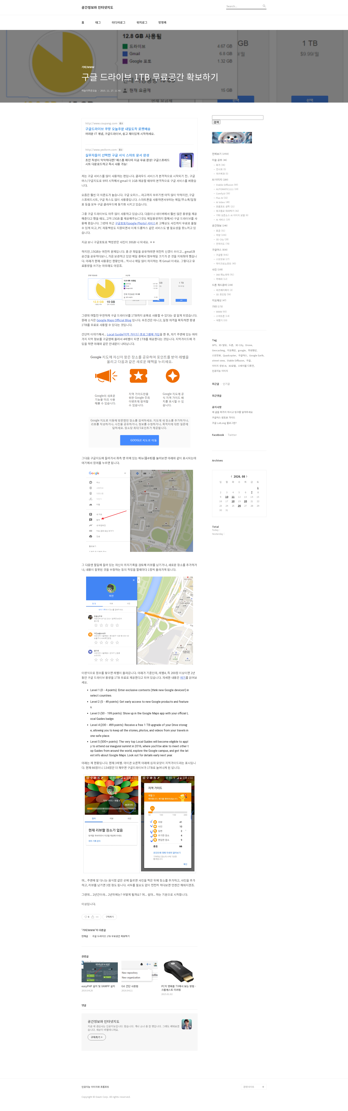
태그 (98, 22)
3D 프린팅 (223, 294)
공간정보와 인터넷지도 (97, 7)
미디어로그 (118, 22)
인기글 (226, 384)
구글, (248, 360)
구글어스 (219, 249)
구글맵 (222, 255)
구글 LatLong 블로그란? (224, 423)
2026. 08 (239, 476)
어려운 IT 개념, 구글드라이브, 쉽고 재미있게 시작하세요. (120, 133)
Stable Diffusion (227, 184)
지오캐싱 (219, 300)
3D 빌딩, (223, 345)
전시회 (221, 169)
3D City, (239, 345)
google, (242, 350)
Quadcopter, (230, 355)
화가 (220, 165)
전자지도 (222, 243)
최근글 (215, 384)
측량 (221, 235)
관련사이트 (248, 1086)
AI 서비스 (223, 219)
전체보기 (220, 154)
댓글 (84, 1005)
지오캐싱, (232, 350)
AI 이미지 (220, 179)
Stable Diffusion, (236, 360)
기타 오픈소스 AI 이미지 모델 (232, 215)
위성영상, (252, 350)
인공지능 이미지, (220, 371)
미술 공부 (219, 160)
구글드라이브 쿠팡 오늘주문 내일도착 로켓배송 (118, 129)
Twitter (232, 435)
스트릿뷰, (216, 355)
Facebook (218, 435)
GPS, (214, 345)
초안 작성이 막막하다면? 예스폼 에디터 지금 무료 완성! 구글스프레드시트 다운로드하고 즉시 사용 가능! (127, 162)
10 (226, 496)
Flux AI (222, 198)
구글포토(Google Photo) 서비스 (135, 223)
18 (233, 501)
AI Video (223, 202)
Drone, (249, 345)
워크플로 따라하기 (227, 211)
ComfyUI (223, 193)
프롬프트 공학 (225, 206)
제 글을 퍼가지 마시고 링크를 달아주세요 (232, 412)
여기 (183, 677)
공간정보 (219, 225)
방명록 (162, 22)
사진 (217, 269)
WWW (221, 311)
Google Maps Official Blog (114, 320)
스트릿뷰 (222, 259)
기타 (217, 306)
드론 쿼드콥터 (222, 285)
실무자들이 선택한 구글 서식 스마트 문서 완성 (117, 155)
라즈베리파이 (224, 290)
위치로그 (141, 22)
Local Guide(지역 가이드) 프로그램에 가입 (133, 334)
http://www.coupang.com (101, 123)
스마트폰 (222, 316)
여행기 (221, 320)
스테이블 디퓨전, (246, 365)
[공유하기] (92, 917)
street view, (218, 360)
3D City (222, 239)
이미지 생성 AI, (219, 365)
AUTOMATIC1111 (227, 189)
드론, (231, 345)
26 (239, 505)
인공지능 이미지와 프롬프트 (95, 1087)
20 (245, 501)
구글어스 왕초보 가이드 (223, 417)
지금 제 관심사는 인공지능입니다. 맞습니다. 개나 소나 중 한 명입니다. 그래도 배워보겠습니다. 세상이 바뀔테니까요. (133, 1027)
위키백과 (222, 173)
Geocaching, (219, 350)
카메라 (221, 279)
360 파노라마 (225, 274)
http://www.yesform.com (101, 149)
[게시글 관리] (97, 917)
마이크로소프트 (226, 263)
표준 (220, 230)
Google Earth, (256, 355)
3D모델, (233, 365)
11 (233, 496)
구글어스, (243, 355)
